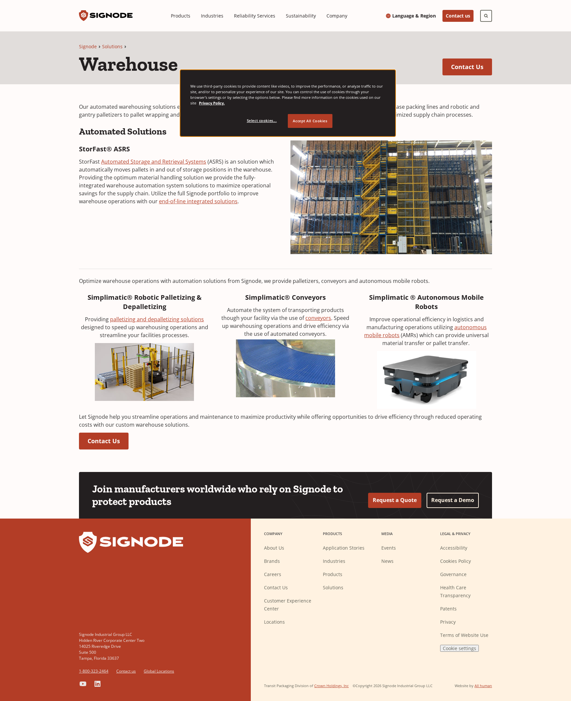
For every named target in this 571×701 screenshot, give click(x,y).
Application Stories (343, 548)
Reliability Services (254, 15)
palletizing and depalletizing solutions (157, 319)
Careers (272, 574)
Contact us (458, 16)
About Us (274, 548)
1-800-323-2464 (93, 671)
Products (180, 15)
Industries (212, 15)
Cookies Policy (455, 561)
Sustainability (301, 15)
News (387, 561)
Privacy (448, 622)
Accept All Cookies (310, 120)
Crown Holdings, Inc (331, 685)
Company (336, 15)
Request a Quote (395, 500)
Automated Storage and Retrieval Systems (153, 161)
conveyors (318, 318)
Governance (453, 574)
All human (483, 685)
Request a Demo (452, 500)
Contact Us (471, 66)
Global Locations (159, 671)
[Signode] (106, 15)
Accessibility (453, 548)
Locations (274, 622)
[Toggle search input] (486, 16)
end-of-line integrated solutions (198, 201)
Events (388, 548)
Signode (88, 46)
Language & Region (414, 16)
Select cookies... (262, 120)
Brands (272, 561)
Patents (448, 608)
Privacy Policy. (212, 102)
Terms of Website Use (464, 635)
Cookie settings (459, 648)
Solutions (112, 46)
